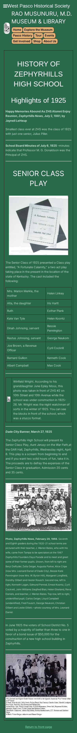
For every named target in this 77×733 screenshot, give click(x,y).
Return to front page (38, 726)
